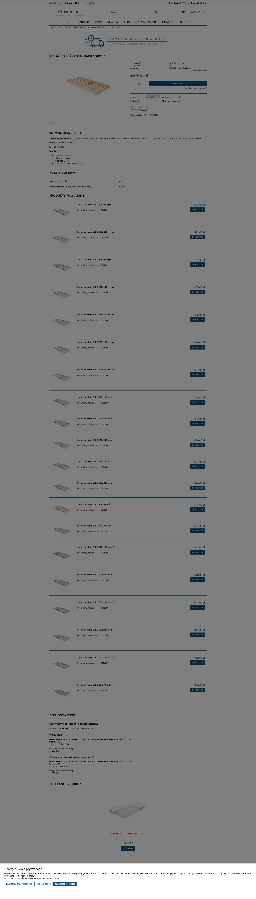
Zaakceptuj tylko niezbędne (19, 884)
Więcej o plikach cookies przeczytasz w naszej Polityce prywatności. (34, 878)
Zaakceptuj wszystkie (65, 884)
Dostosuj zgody (43, 884)
